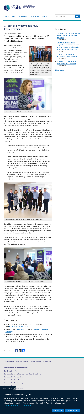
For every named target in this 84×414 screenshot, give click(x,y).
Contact (44, 16)
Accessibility (47, 361)
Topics (14, 16)
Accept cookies (73, 410)
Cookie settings (7, 388)
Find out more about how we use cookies (17, 405)
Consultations (34, 16)
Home (7, 16)
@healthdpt (19, 329)
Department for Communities (13, 377)
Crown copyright (9, 361)
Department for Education (12, 380)
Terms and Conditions (22, 361)
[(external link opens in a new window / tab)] (16, 350)
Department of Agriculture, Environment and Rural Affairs (22, 374)
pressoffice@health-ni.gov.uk (18, 326)
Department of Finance (11, 386)
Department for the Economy (13, 383)
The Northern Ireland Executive (16, 368)
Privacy (33, 361)
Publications (23, 16)
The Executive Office (10, 371)
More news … (59, 70)
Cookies (38, 361)
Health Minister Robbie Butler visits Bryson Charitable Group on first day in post (68, 35)
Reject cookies (58, 410)
